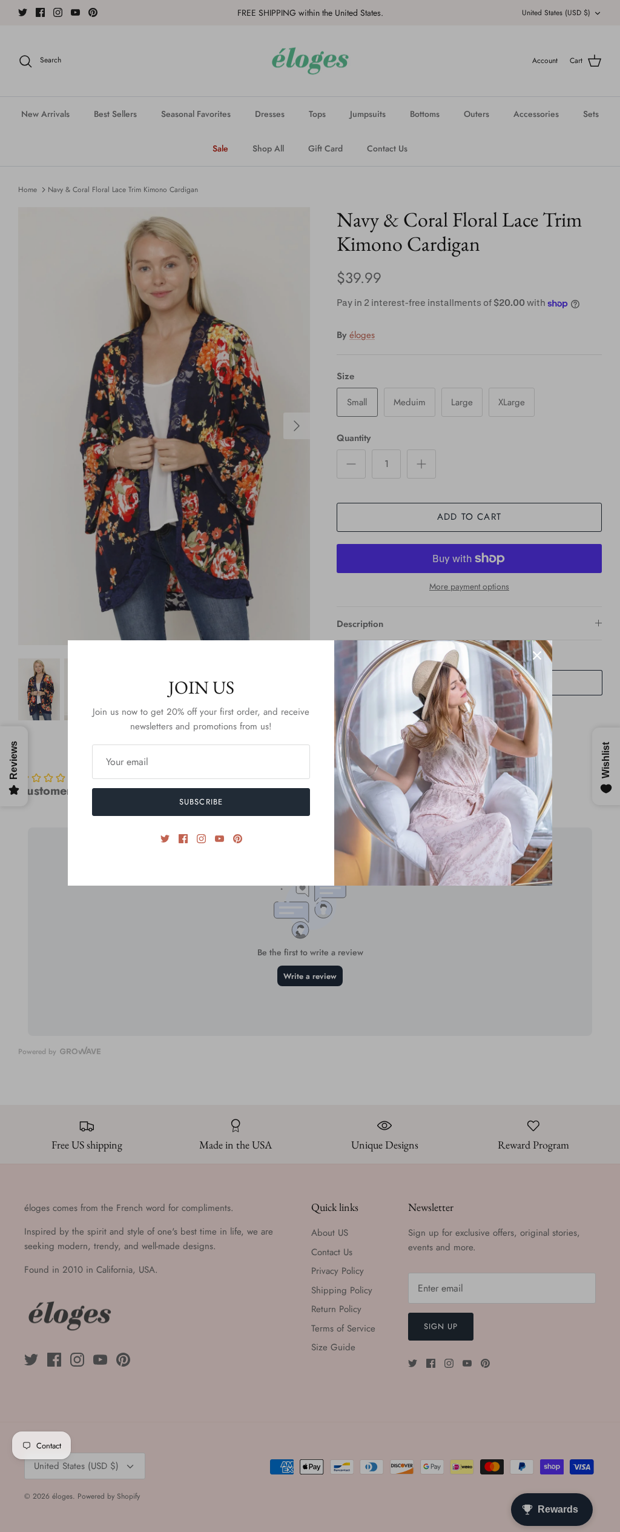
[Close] (537, 655)
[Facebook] (183, 838)
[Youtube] (219, 838)
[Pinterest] (237, 838)
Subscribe (200, 801)
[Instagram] (201, 838)
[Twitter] (165, 838)
